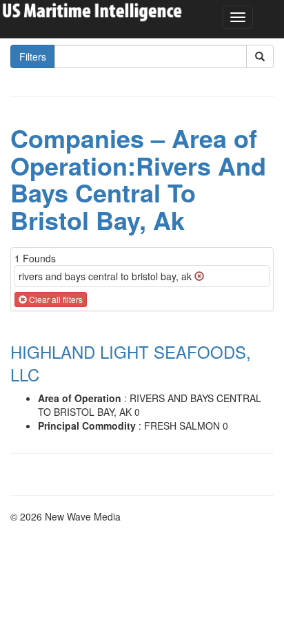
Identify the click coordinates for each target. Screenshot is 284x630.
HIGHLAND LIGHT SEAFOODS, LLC (130, 362)
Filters (32, 56)
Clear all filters (55, 299)
